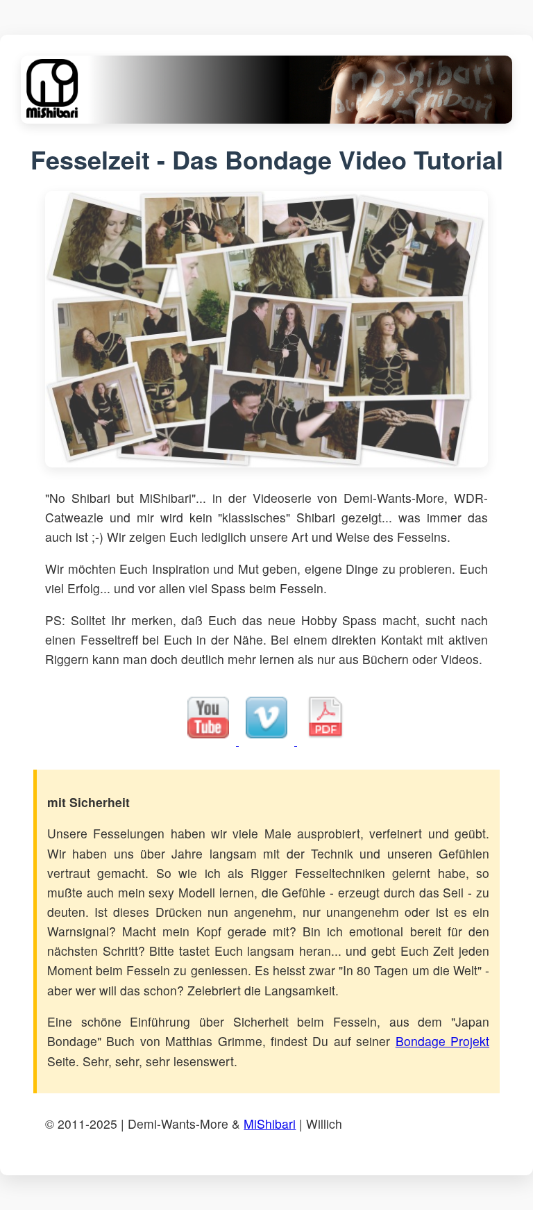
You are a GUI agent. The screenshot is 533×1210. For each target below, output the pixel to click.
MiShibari (270, 1123)
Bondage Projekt (442, 1041)
